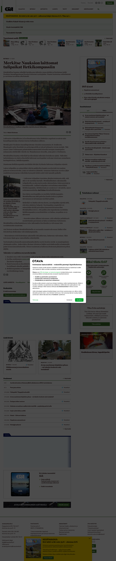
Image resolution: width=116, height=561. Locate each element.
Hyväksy (79, 300)
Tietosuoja (35, 300)
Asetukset (69, 300)
